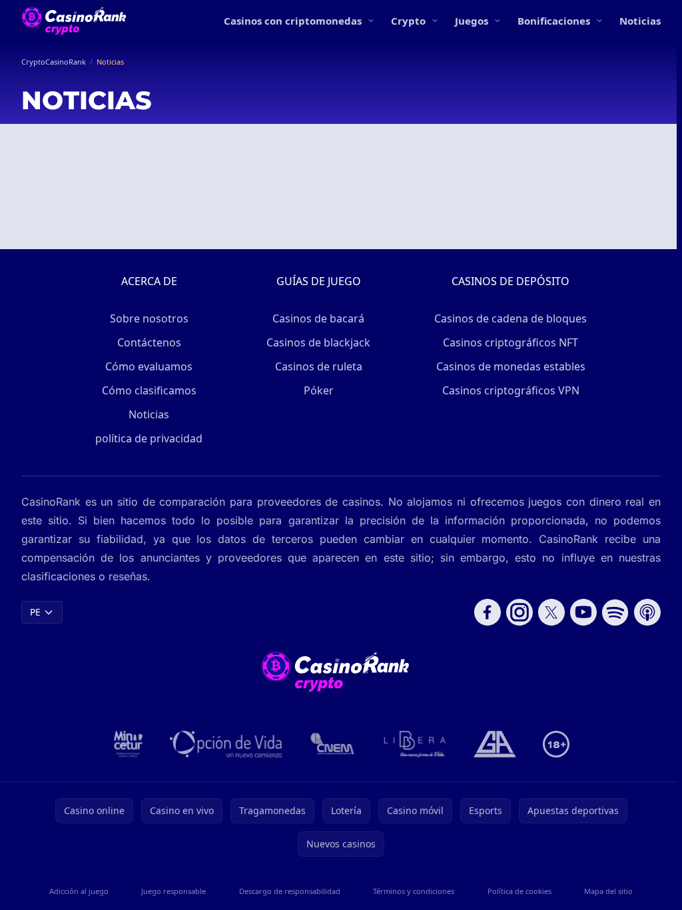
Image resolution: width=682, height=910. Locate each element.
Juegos (471, 20)
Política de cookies (519, 891)
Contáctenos (149, 342)
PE (35, 612)
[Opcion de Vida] (226, 744)
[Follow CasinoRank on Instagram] (519, 612)
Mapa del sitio (608, 891)
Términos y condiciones (413, 891)
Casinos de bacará (318, 318)
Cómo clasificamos (149, 390)
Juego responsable (173, 891)
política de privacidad (148, 438)
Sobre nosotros (149, 318)
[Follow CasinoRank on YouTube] (583, 612)
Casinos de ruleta (318, 366)
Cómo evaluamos (148, 366)
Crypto (408, 20)
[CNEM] (333, 744)
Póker (319, 390)
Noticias (640, 20)
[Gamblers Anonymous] (495, 744)
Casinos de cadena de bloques (510, 318)
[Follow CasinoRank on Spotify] (615, 612)
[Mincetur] (128, 744)
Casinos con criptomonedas (293, 20)
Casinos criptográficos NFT (510, 342)
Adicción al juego (79, 891)
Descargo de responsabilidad (289, 891)
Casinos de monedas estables (510, 366)
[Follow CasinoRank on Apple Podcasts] (647, 612)
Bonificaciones (553, 20)
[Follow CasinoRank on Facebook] (487, 612)
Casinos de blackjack (318, 342)
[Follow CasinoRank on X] (551, 612)
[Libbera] (415, 744)
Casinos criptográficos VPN (510, 390)
